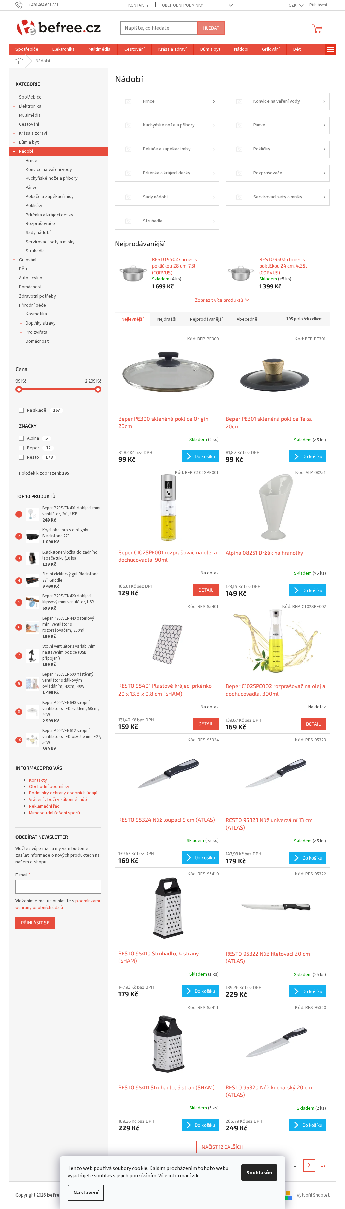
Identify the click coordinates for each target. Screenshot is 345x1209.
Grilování (27, 260)
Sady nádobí (38, 232)
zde (196, 1175)
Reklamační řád (44, 806)
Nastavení (85, 1193)
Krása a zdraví (33, 133)
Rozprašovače (40, 223)
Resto (40, 457)
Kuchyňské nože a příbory (52, 178)
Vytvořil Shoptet (313, 1195)
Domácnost (30, 287)
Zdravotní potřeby (37, 296)
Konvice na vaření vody (49, 169)
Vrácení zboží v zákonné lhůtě (59, 799)
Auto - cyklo (30, 278)
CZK (293, 5)
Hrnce (31, 160)
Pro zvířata (37, 332)
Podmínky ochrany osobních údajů (63, 793)
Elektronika (30, 106)
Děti (23, 268)
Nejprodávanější (206, 319)
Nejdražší (166, 319)
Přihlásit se (35, 922)
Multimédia (30, 115)
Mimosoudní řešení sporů (54, 813)
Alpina (37, 438)
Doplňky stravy (41, 323)
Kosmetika (36, 314)
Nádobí (26, 151)
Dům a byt (29, 142)
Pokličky (34, 205)
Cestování (29, 124)
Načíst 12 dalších (222, 1147)
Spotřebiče (30, 97)
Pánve (32, 187)
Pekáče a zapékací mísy (50, 196)
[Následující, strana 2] (309, 1165)
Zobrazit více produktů (219, 300)
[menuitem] (27, 49)
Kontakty (138, 5)
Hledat (211, 28)
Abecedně (247, 319)
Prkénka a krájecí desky (49, 215)
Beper (39, 448)
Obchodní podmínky (182, 5)
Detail (205, 590)
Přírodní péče (32, 305)
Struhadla (35, 251)
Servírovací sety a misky (50, 241)
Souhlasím (259, 1172)
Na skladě (43, 410)
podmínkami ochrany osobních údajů (57, 904)
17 (323, 1165)
